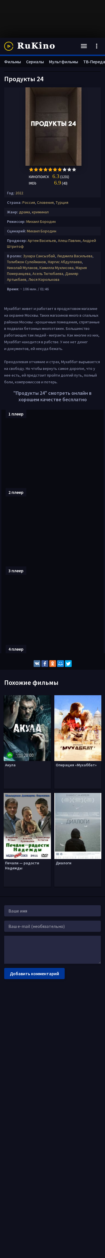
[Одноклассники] (52, 663)
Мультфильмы (63, 61)
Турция (62, 202)
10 (74, 169)
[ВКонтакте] (37, 663)
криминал (40, 211)
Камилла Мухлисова (56, 267)
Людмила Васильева (74, 255)
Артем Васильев (42, 240)
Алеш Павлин (69, 240)
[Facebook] (44, 663)
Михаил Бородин (41, 221)
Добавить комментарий (34, 973)
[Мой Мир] (60, 663)
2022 (19, 192)
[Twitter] (68, 663)
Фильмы (12, 61)
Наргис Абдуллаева (65, 261)
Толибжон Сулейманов (26, 261)
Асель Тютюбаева (47, 273)
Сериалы (35, 61)
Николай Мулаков (22, 267)
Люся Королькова (43, 279)
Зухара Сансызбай (39, 255)
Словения (45, 202)
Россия (28, 202)
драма (24, 211)
